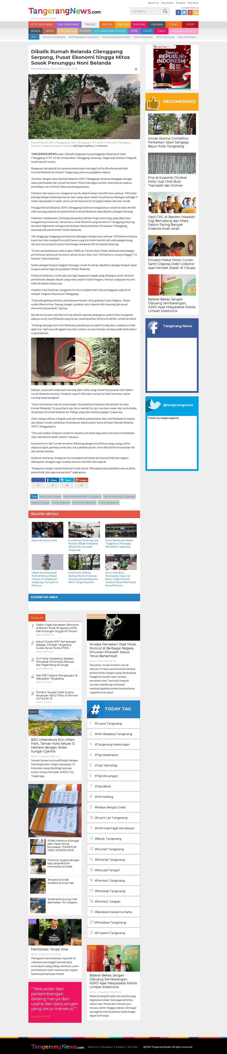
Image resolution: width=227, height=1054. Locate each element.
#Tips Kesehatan (143, 37)
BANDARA (123, 24)
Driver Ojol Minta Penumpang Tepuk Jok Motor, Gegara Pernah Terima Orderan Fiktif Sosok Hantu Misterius (120, 579)
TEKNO (174, 24)
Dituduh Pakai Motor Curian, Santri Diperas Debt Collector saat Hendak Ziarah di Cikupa (171, 264)
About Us (153, 2)
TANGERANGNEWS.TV (183, 31)
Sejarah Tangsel (40, 502)
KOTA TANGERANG (42, 24)
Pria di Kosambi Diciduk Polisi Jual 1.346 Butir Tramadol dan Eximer (167, 181)
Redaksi (181, 2)
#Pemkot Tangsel (105, 901)
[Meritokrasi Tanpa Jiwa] (55, 931)
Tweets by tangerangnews (163, 417)
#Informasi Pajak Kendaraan (112, 828)
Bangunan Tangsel (50, 496)
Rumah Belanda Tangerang (119, 496)
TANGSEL (90, 24)
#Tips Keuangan (187, 37)
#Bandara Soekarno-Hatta (111, 911)
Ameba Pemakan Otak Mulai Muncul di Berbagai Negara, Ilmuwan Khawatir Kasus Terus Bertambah (113, 650)
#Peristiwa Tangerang (108, 922)
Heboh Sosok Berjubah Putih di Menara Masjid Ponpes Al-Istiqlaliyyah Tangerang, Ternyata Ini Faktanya (45, 579)
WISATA (35, 31)
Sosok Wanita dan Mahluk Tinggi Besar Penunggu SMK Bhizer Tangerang (119, 543)
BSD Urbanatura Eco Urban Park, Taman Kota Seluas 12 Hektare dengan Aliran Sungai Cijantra (53, 745)
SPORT (190, 24)
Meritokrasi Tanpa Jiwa (49, 949)
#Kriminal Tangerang (107, 859)
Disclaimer (167, 2)
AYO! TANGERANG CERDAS (110, 31)
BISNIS (50, 31)
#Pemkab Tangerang (107, 890)
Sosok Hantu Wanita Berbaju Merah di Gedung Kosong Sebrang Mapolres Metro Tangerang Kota (83, 577)
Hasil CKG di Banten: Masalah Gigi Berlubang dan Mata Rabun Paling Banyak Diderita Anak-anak (171, 223)
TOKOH (161, 31)
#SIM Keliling (101, 796)
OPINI (134, 31)
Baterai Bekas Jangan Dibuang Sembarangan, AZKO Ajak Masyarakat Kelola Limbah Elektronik (113, 981)
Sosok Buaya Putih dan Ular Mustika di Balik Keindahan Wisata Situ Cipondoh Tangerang (83, 545)
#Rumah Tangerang (107, 849)
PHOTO (147, 31)
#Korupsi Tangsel (105, 869)
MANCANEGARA (67, 31)
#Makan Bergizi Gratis (108, 807)
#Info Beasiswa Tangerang (83, 37)
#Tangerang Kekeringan (116, 37)
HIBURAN (156, 24)
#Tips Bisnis (100, 786)
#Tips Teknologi (165, 37)
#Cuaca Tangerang (54, 37)
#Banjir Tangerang (105, 838)
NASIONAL (139, 24)
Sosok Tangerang (108, 502)
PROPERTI (85, 31)
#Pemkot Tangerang (107, 880)
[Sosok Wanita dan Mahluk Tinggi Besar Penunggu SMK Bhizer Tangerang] (121, 529)
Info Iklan (193, 2)
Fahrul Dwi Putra (40, 68)
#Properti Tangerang (107, 932)
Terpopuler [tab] (36, 617)
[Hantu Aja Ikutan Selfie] (47, 529)
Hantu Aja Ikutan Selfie (44, 540)
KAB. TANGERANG (68, 24)
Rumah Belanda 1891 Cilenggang (82, 496)
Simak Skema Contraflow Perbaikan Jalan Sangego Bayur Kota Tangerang (168, 142)
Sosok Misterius (61, 502)
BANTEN (107, 24)
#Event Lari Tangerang (109, 817)
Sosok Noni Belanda (84, 502)
